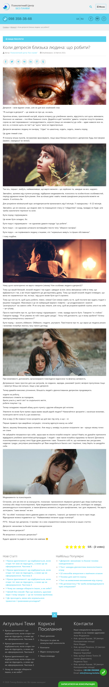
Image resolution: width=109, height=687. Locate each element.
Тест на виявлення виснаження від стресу (81, 580)
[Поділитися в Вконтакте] (24, 62)
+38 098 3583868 (91, 670)
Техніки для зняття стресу (73, 577)
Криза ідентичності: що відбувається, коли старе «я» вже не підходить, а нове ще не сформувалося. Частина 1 (28, 582)
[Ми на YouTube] (97, 18)
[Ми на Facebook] (91, 18)
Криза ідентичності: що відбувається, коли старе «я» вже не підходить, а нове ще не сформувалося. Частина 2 (28, 573)
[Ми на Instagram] (104, 18)
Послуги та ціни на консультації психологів (52, 641)
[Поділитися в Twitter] (12, 62)
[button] (91, 6)
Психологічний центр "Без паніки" (23, 53)
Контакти (44, 647)
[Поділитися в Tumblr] (43, 62)
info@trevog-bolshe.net (91, 673)
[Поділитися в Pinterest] (37, 62)
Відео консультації (49, 652)
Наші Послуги (15, 39)
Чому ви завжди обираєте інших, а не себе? (29, 588)
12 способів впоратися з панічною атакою (81, 573)
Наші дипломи (47, 636)
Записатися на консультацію (78, 684)
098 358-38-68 (19, 19)
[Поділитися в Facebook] (6, 62)
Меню (102, 7)
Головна (6, 27)
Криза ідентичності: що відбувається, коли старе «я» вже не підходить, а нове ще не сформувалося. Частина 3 (28, 564)
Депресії (13, 27)
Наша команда (47, 656)
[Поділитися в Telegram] (18, 62)
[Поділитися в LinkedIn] (30, 62)
